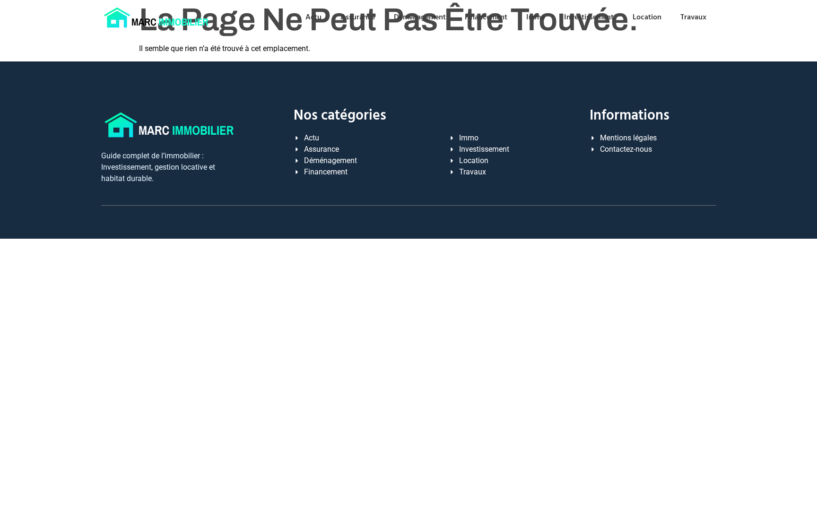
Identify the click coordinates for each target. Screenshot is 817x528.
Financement (486, 17)
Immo (535, 17)
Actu (313, 17)
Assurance (357, 17)
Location (647, 17)
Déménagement (420, 17)
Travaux (693, 17)
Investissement (589, 17)
